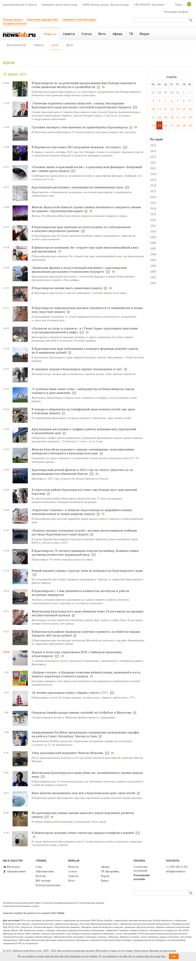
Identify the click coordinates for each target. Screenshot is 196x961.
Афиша (105, 866)
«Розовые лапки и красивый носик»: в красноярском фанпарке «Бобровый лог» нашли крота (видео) (87, 169)
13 (171, 109)
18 (159, 117)
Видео (105, 880)
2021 (153, 168)
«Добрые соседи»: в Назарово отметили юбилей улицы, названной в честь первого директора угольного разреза (86, 674)
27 (171, 125)
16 (190, 109)
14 (178, 109)
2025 (153, 145)
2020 (153, 174)
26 (165, 125)
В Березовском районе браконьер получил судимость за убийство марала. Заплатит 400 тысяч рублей (86, 633)
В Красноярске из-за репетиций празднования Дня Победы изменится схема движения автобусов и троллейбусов (84, 85)
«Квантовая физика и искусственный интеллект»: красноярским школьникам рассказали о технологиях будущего (79, 270)
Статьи (72, 871)
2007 (153, 248)
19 (165, 117)
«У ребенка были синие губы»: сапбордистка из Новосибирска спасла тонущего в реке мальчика (83, 391)
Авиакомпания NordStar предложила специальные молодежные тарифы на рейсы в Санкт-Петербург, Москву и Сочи (85, 734)
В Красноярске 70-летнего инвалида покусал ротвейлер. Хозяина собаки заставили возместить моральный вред (85, 553)
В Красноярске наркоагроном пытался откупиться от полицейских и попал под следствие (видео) (87, 310)
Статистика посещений (141, 868)
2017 (153, 191)
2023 (153, 157)
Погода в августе (13, 19)
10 (153, 109)
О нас (39, 866)
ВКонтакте (13, 866)
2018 (153, 185)
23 (190, 117)
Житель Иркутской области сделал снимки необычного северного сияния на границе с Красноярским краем (86, 209)
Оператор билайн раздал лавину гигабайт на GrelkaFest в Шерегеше (81, 712)
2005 (153, 260)
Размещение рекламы (142, 877)
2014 (153, 208)
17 (153, 117)
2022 (153, 162)
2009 (153, 237)
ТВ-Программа (110, 871)
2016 (153, 197)
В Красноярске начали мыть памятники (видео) (67, 288)
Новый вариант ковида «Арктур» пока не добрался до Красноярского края (87, 570)
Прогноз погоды (119, 4)
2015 (153, 202)
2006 (153, 254)
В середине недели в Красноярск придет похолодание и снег (77, 369)
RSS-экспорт (43, 880)
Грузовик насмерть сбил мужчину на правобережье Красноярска (79, 127)
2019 (153, 179)
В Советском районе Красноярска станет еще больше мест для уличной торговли (84, 492)
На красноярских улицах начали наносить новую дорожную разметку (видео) (83, 815)
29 (184, 125)
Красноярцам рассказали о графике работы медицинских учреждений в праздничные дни (84, 431)
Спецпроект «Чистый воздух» (79, 19)
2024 (153, 151)
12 (165, 109)
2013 (153, 214)
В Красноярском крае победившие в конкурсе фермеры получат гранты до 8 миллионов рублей (85, 350)
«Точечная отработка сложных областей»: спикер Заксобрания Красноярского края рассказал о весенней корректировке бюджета (81, 105)
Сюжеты (73, 876)
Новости (73, 866)
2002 (153, 277)
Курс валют (158, 4)
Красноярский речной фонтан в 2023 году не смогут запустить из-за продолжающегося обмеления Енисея (82, 472)
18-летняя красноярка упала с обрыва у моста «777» (70, 692)
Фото (71, 880)
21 (178, 117)
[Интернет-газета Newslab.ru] (19, 34)
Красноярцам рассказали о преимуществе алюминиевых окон (77, 187)
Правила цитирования (162, 950)
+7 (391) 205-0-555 (177, 866)
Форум (105, 876)
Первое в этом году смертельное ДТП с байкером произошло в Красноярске (77, 654)
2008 (153, 243)
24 (153, 125)
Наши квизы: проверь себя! (42, 19)
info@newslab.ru (175, 871)
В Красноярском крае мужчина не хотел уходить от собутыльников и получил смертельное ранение (81, 229)
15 (184, 109)
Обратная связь (45, 871)
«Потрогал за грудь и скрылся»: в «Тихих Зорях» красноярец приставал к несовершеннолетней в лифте (85, 330)
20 (171, 117)
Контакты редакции (48, 885)
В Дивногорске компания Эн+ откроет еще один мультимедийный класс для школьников (85, 249)
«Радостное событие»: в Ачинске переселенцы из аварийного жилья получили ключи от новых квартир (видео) (82, 512)
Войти (178, 4)
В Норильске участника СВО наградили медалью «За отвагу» (76, 147)
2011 (153, 225)
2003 (153, 271)
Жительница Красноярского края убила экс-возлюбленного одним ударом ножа (87, 775)
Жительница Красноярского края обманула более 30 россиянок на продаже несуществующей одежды (88, 613)
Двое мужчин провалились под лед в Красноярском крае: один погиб (84, 793)
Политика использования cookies (21, 906)
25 (159, 125)
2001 (153, 283)
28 (178, 125)
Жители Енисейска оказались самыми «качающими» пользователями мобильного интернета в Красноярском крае (83, 451)
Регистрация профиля (176, 11)
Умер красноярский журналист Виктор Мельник (67, 753)
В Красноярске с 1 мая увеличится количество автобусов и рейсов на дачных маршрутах (80, 593)
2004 (153, 265)
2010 (153, 231)
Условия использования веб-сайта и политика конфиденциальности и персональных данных (53, 902)
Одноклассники (16, 871)
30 (190, 125)
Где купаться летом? (15, 23)
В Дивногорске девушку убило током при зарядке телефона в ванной (83, 833)
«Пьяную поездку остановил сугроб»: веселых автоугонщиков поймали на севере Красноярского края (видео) (84, 532)
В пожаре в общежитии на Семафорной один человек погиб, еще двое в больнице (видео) (83, 411)
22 (184, 117)
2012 (153, 220)
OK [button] (174, 956)
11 (159, 109)
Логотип (41, 876)
